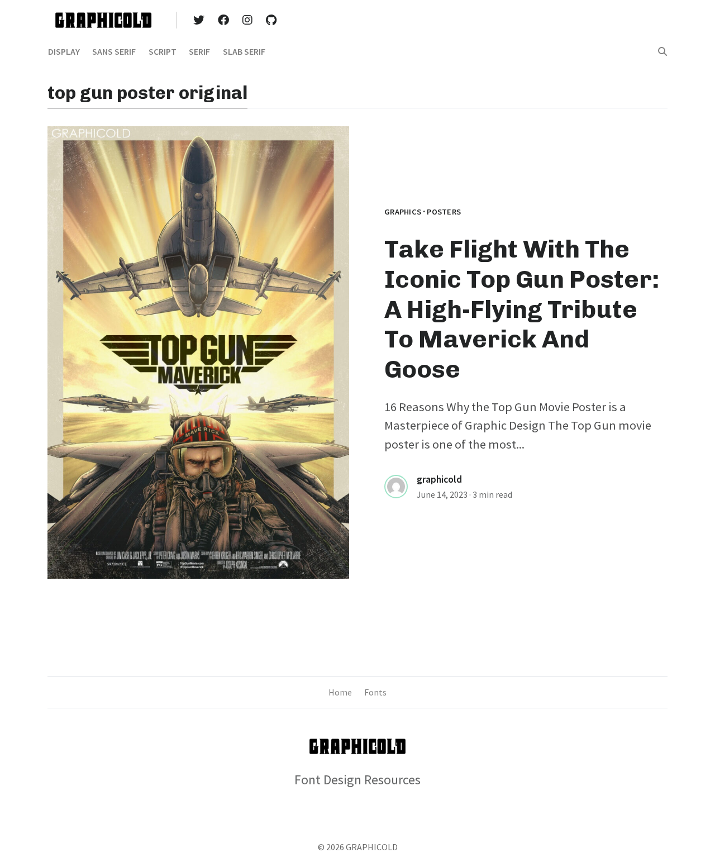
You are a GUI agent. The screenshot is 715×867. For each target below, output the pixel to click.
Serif (199, 51)
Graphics (402, 212)
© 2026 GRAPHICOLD (358, 846)
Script (163, 51)
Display (64, 51)
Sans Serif (114, 51)
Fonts (375, 692)
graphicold (439, 479)
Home (340, 692)
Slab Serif (244, 51)
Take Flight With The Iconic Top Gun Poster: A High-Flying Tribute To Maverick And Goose (521, 309)
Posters (444, 212)
